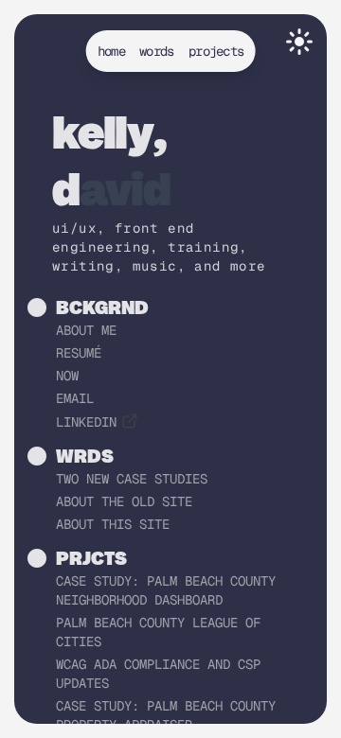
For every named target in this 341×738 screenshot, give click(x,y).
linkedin (86, 421)
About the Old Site (124, 501)
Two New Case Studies (131, 478)
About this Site (113, 524)
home (111, 51)
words (156, 51)
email (75, 398)
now (67, 375)
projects (215, 51)
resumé (78, 352)
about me (86, 330)
